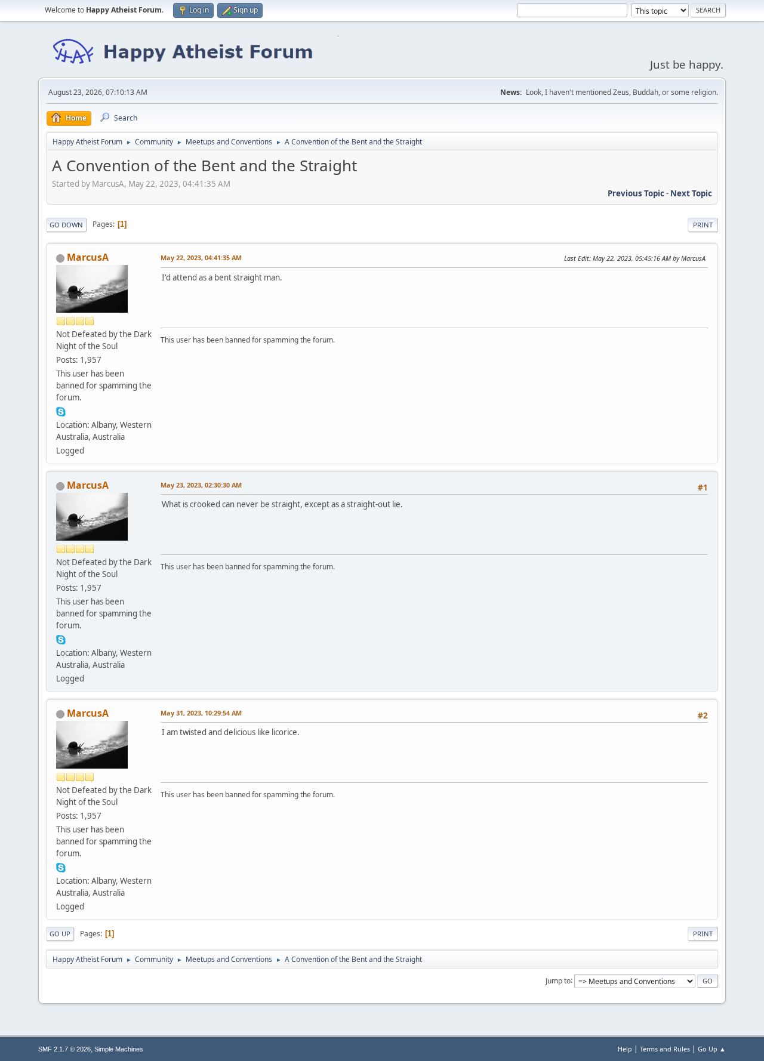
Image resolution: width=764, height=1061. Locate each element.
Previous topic (636, 193)
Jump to (558, 980)
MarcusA (88, 257)
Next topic (691, 193)
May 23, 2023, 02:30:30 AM (201, 484)
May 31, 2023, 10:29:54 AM (201, 712)
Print (703, 224)
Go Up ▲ (712, 1048)
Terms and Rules (665, 1048)
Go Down (66, 224)
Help (625, 1048)
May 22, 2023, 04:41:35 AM (201, 257)
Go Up (60, 933)
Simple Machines (118, 1049)
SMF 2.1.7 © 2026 (64, 1049)
